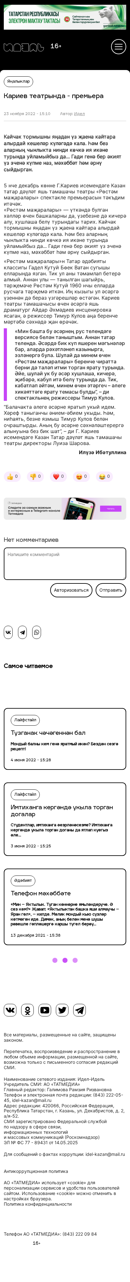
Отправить (110, 590)
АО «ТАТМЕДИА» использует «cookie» (45, 1182)
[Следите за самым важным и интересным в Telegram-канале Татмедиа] (65, 510)
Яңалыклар (18, 82)
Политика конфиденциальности (38, 1204)
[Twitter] (62, 1010)
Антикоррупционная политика (36, 1171)
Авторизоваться (71, 590)
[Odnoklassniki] (27, 1010)
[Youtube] (44, 1010)
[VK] (10, 1010)
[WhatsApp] (36, 632)
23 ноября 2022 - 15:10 (27, 114)
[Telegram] (22, 632)
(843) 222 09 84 (79, 1234)
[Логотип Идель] (24, 48)
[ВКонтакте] (8, 632)
